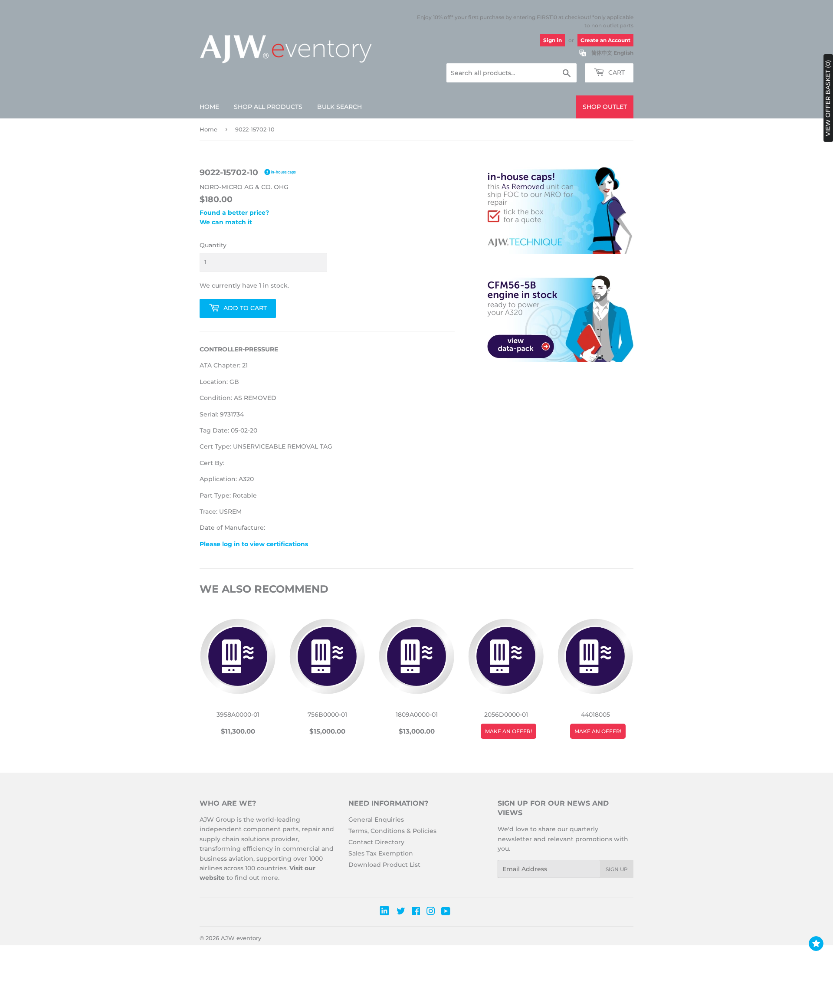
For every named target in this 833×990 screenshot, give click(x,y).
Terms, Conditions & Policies (392, 831)
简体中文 (601, 52)
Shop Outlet (605, 107)
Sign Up (617, 869)
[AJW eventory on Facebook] (415, 912)
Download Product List (384, 865)
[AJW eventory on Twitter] (401, 912)
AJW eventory (241, 937)
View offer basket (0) (828, 98)
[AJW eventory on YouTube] (445, 912)
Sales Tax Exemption (380, 853)
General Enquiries (376, 819)
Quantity (213, 245)
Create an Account (605, 40)
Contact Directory (376, 842)
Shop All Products (268, 107)
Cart (616, 72)
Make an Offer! (508, 731)
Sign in (552, 40)
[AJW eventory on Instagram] (430, 912)
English (623, 52)
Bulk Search (339, 107)
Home (209, 107)
